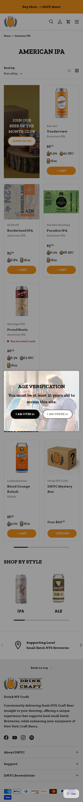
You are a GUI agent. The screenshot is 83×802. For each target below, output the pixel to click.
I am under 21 (57, 414)
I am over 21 (25, 414)
